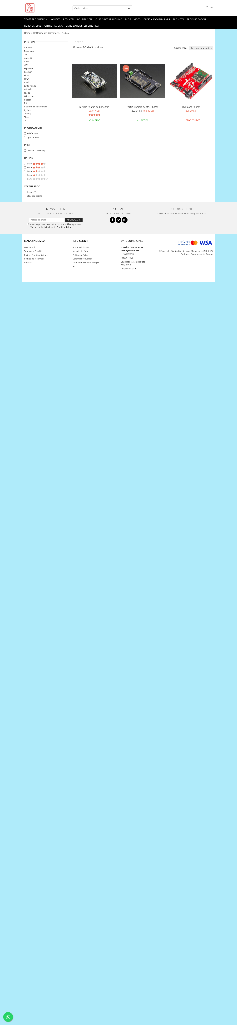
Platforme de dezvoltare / (47, 32)
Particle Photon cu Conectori (94, 106)
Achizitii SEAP (85, 19)
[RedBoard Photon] (191, 81)
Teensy (27, 113)
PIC (25, 103)
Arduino (28, 47)
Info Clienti (80, 240)
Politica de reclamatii (34, 258)
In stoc (30, 192)
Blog (128, 19)
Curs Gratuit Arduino (108, 19)
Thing (27, 117)
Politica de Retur (80, 255)
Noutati (55, 19)
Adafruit (31, 133)
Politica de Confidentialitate (59, 227)
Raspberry (29, 51)
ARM (26, 61)
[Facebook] (112, 220)
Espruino (28, 68)
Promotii (178, 19)
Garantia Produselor (82, 258)
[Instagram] (125, 220)
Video (137, 19)
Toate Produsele (34, 19)
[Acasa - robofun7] (40, 8)
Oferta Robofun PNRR (156, 19)
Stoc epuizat (33, 195)
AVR (26, 64)
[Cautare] (129, 8)
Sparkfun (31, 137)
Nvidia (27, 92)
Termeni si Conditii (33, 251)
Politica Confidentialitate (36, 255)
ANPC (75, 266)
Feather (28, 71)
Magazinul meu (34, 240)
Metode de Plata (80, 251)
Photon (27, 99)
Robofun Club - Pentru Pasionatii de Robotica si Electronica (61, 25)
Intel (26, 82)
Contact (28, 262)
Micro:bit (28, 89)
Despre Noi (29, 247)
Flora (26, 75)
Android (28, 58)
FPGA (26, 78)
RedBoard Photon (191, 106)
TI (25, 120)
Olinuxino (29, 96)
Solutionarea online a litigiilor (86, 262)
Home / (28, 32)
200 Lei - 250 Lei (34, 150)
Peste (30, 163)
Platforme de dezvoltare (35, 106)
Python (27, 110)
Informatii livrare (81, 247)
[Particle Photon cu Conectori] (94, 81)
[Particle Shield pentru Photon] (142, 81)
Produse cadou (196, 19)
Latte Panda (30, 85)
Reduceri (68, 19)
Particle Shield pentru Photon (142, 106)
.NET (26, 54)
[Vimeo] (118, 220)
